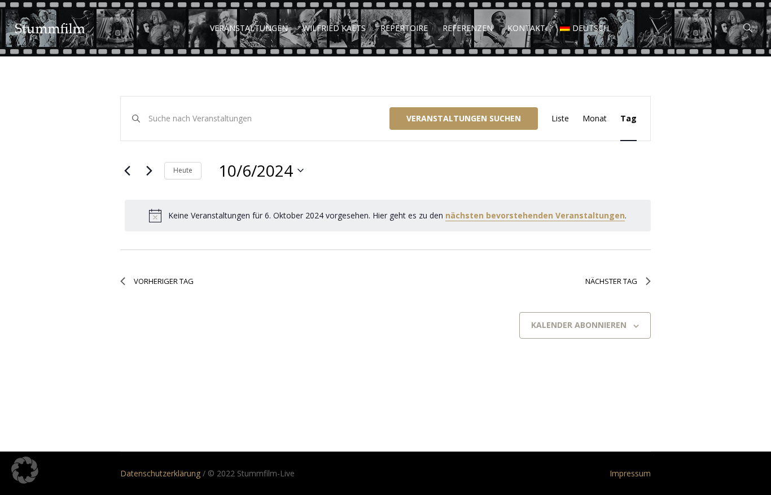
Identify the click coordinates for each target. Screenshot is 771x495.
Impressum (630, 473)
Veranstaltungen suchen (463, 118)
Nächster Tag (611, 281)
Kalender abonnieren (579, 324)
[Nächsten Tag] (149, 170)
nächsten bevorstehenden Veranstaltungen (535, 215)
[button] (25, 470)
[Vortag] (127, 170)
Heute (182, 170)
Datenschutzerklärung (160, 473)
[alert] (388, 215)
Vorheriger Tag (164, 281)
